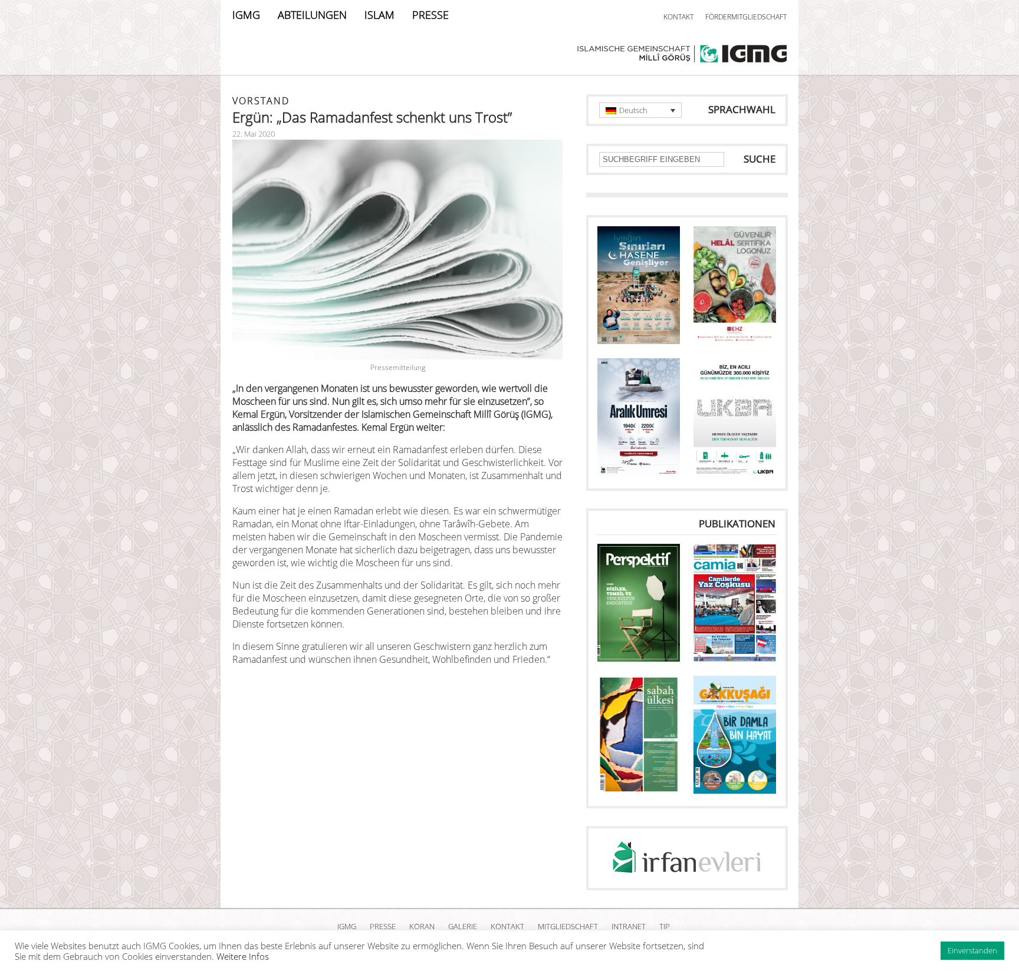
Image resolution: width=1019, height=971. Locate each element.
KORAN (422, 926)
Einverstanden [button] (972, 950)
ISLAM (379, 15)
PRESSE (430, 15)
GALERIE (462, 926)
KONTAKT (678, 17)
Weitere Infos (242, 956)
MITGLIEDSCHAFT (568, 926)
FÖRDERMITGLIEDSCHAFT (746, 17)
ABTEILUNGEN (312, 15)
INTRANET (629, 926)
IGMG (246, 15)
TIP (664, 926)
